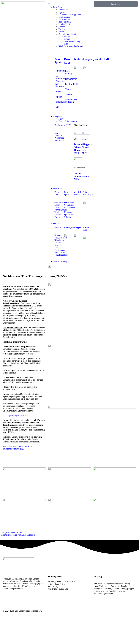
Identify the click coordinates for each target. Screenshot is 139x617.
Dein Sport (57, 7)
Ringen (67, 39)
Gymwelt (63, 12)
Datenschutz (131, 611)
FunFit (61, 31)
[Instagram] (6, 598)
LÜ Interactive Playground (70, 14)
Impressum (120, 611)
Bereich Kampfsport (67, 34)
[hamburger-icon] (49, 3)
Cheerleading (64, 17)
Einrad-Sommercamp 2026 (81, 176)
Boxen (67, 36)
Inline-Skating (65, 22)
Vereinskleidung (60, 261)
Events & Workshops (68, 121)
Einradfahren (64, 19)
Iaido (66, 44)
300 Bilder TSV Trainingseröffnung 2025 (17, 447)
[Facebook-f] (13, 598)
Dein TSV (57, 188)
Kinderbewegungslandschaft (71, 46)
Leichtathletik (64, 24)
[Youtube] (20, 598)
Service (56, 223)
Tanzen (62, 27)
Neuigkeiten (58, 116)
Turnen (62, 29)
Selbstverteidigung (72, 41)
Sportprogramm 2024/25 (18, 415)
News (61, 119)
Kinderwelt (63, 9)
